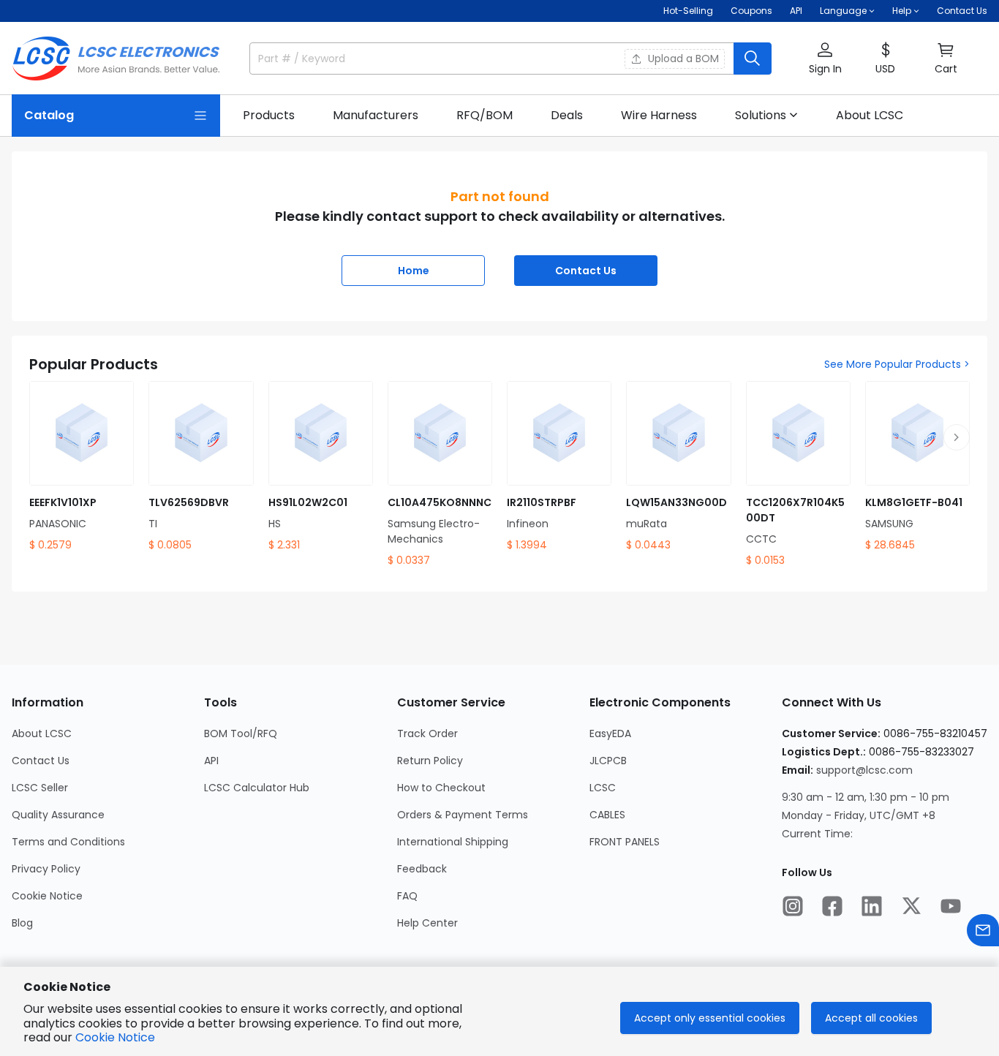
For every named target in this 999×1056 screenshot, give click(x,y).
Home (413, 270)
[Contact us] (983, 930)
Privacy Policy (46, 868)
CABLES (607, 814)
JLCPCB (608, 760)
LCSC (602, 787)
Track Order (427, 733)
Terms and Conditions (68, 841)
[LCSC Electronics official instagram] (793, 906)
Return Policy (430, 760)
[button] (825, 59)
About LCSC (42, 733)
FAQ (407, 896)
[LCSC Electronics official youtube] (951, 906)
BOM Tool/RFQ (240, 733)
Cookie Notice (47, 896)
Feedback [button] (422, 868)
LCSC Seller (40, 787)
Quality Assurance (58, 814)
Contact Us (962, 10)
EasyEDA (610, 733)
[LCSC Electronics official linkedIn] (872, 906)
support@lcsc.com (864, 770)
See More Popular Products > (897, 364)
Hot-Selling (688, 10)
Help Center (427, 923)
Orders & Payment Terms (462, 814)
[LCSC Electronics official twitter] (911, 906)
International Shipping (452, 841)
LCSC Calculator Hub (256, 787)
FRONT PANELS (624, 841)
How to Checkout (441, 787)
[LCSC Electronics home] (116, 58)
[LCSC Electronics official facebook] (832, 906)
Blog (22, 923)
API (796, 10)
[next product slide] (956, 437)
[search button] (753, 58)
